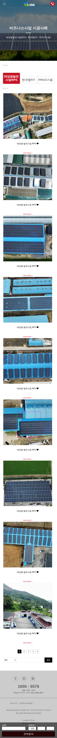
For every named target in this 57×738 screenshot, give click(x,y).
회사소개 (13, 703)
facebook (24, 678)
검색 (48, 660)
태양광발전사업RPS (11, 78)
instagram (32, 678)
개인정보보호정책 (25, 703)
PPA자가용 (45, 80)
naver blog (15, 678)
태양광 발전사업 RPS (27, 143)
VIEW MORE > (27, 153)
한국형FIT (28, 80)
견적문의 (28, 734)
